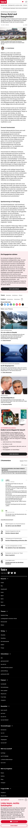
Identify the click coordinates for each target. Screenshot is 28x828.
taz (4, 569)
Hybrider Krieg (4, 615)
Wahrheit (3, 605)
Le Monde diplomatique (6, 759)
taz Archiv (3, 762)
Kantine (2, 776)
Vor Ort (2, 733)
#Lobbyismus (15, 295)
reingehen (3, 700)
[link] (4, 5)
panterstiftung (4, 670)
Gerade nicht (21, 799)
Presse (2, 648)
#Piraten (20, 295)
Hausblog (3, 638)
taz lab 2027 (4, 742)
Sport (2, 595)
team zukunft (4, 710)
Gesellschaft (4, 589)
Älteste (25, 460)
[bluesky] (12, 573)
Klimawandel (4, 621)
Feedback (3, 792)
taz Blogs (3, 753)
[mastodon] (9, 573)
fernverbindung (4, 687)
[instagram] (15, 573)
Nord (2, 602)
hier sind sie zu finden (20, 473)
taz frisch (3, 713)
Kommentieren (10, 299)
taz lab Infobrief (4, 720)
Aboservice (3, 795)
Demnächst (3, 729)
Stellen (2, 644)
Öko (2, 586)
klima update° (4, 690)
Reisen (2, 773)
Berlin (2, 598)
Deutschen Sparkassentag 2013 (12, 58)
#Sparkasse (8, 295)
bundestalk (3, 684)
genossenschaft (5, 661)
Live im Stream (4, 736)
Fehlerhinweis (17, 299)
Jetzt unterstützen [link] (14, 289)
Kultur (2, 592)
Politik (2, 582)
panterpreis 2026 (5, 674)
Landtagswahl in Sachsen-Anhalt (9, 618)
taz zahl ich (3, 664)
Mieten (2, 625)
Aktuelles (3, 635)
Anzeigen (3, 782)
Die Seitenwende (5, 641)
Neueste (21, 460)
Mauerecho (3, 693)
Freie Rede (3, 697)
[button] (26, 2)
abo (2, 658)
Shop (2, 779)
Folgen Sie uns (4, 573)
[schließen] (26, 799)
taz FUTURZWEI (4, 756)
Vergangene (4, 739)
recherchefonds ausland (7, 667)
